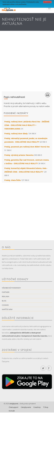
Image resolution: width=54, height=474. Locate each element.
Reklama (5, 296)
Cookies (5, 305)
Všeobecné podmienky (11, 288)
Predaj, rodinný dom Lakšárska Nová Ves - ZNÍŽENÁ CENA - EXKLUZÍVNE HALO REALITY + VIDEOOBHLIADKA (26, 125)
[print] (47, 95)
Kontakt (12, 411)
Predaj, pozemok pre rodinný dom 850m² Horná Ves (27, 146)
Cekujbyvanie (26, 407)
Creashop (37, 407)
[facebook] (49, 368)
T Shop (45, 407)
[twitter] (43, 368)
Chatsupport (13, 407)
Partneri (5, 292)
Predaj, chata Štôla (12, 180)
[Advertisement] (27, 59)
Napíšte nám (7, 309)
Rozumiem (47, 2)
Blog (4, 301)
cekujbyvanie (13, 404)
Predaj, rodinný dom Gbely (16, 133)
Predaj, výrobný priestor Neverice (19, 155)
